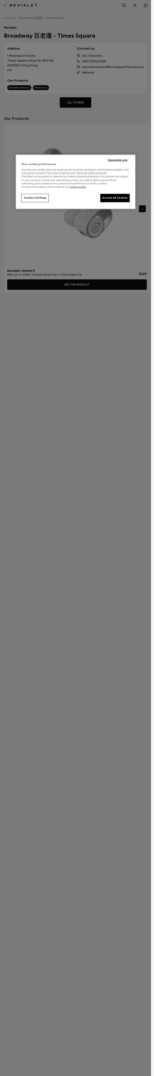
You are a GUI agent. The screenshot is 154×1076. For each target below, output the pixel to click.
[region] (75, 181)
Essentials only (118, 160)
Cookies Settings (35, 197)
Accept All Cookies (114, 197)
